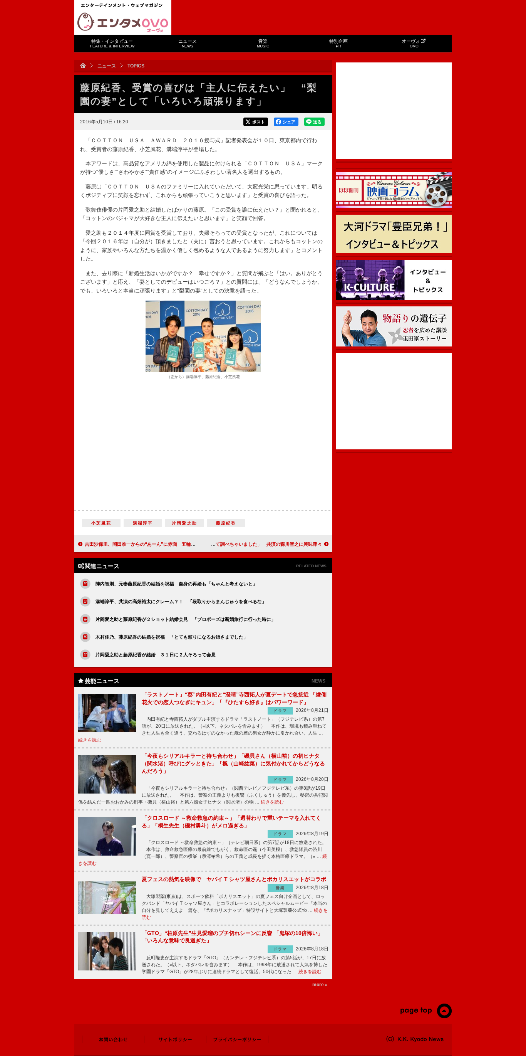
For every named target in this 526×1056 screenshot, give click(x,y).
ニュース (187, 43)
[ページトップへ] (426, 1016)
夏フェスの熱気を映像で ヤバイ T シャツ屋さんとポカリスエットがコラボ (234, 879)
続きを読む (89, 740)
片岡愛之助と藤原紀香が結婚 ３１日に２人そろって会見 (155, 654)
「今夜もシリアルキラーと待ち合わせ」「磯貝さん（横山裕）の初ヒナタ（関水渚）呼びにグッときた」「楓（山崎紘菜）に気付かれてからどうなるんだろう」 (233, 763)
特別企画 (338, 43)
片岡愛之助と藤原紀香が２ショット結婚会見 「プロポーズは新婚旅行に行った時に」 (185, 619)
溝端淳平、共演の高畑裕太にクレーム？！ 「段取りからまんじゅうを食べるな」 (180, 601)
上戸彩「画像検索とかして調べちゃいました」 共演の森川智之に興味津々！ (241, 544)
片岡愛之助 (184, 523)
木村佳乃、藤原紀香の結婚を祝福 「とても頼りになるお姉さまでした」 (171, 637)
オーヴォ (411, 43)
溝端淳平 (143, 523)
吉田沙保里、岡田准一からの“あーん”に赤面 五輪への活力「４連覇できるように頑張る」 (179, 544)
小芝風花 (101, 523)
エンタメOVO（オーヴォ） (122, 22)
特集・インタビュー (112, 43)
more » (320, 984)
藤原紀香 (226, 523)
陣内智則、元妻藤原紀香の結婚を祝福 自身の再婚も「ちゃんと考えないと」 (176, 584)
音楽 (263, 43)
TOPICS (135, 66)
